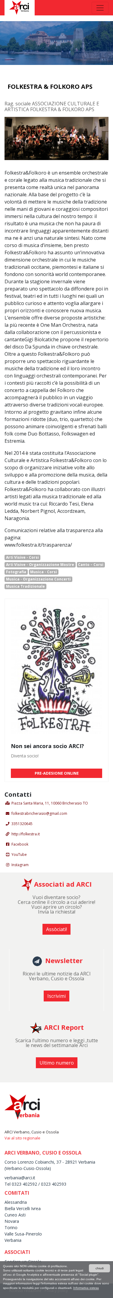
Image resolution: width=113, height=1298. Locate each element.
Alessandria (16, 1202)
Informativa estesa (86, 1288)
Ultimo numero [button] (56, 1062)
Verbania (13, 1240)
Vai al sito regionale (22, 1138)
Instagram (20, 864)
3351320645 (22, 823)
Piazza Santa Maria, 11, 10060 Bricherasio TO (49, 803)
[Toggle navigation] (100, 8)
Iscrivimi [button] (56, 996)
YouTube (19, 854)
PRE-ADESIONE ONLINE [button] (57, 773)
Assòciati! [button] (56, 929)
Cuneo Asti (15, 1215)
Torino (11, 1227)
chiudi (100, 1268)
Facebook (19, 844)
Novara (12, 1221)
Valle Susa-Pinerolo (23, 1234)
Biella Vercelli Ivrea (23, 1208)
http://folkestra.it (25, 834)
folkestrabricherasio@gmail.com (39, 813)
